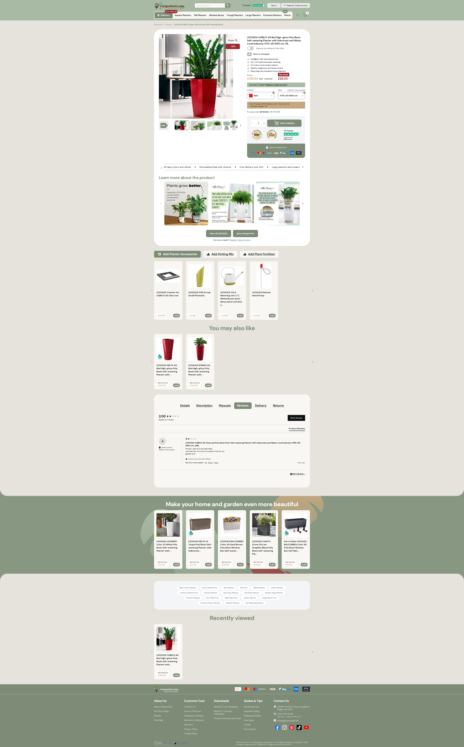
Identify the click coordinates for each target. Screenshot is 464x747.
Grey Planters (229, 588)
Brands (157, 715)
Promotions (250, 729)
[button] (240, 125)
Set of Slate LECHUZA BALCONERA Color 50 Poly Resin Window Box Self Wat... (295, 546)
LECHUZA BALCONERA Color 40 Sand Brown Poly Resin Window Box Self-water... (232, 546)
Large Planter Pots (269, 598)
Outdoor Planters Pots (189, 593)
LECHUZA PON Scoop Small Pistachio (199, 294)
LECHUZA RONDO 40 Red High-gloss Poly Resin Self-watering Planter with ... (199, 370)
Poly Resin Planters (251, 593)
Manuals (225, 405)
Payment (188, 724)
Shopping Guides (252, 715)
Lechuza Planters (210, 593)
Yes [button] (206, 463)
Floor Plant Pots (212, 598)
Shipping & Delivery (193, 715)
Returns (278, 405)
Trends (247, 724)
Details (185, 405)
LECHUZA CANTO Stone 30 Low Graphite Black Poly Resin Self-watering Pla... (262, 547)
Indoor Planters (277, 588)
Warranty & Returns (194, 720)
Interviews (249, 720)
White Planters (259, 588)
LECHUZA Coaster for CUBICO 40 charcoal (167, 294)
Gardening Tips (251, 706)
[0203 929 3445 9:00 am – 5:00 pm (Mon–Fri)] (297, 15)
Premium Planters (193, 598)
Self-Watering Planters (254, 603)
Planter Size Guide (296, 90)
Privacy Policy (191, 729)
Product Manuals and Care (227, 718)
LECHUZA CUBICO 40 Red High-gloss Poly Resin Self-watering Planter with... (167, 660)
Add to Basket (287, 123)
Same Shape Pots (245, 233)
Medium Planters (232, 603)
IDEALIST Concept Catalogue (223, 712)
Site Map (158, 720)
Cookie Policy (190, 733)
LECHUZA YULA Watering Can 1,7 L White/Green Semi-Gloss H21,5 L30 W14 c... (231, 298)
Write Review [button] (296, 418)
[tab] (297, 429)
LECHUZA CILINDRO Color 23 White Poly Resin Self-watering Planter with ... (166, 546)
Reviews (243, 405)
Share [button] (216, 463)
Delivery (261, 405)
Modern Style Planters (274, 593)
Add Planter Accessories (180, 254)
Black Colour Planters (188, 588)
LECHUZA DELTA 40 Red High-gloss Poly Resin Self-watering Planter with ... (167, 370)
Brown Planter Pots (210, 588)
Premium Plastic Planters (210, 603)
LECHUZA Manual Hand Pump (261, 294)
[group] (171, 416)
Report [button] (210, 463)
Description (204, 405)
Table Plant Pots (231, 598)
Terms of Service (192, 711)
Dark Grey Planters (230, 593)
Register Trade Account (276, 85)
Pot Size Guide (161, 711)
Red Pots (243, 588)
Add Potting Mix (222, 254)
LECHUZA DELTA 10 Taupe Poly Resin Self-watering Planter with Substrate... (200, 546)
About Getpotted (163, 706)
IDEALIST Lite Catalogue (226, 706)
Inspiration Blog (251, 711)
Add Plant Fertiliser (261, 254)
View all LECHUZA (219, 233)
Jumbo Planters (250, 598)
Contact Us (190, 706)
